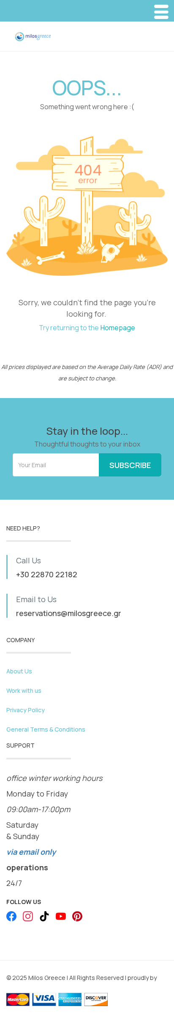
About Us (19, 671)
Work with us (23, 690)
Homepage (118, 327)
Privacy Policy (25, 710)
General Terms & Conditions (45, 729)
